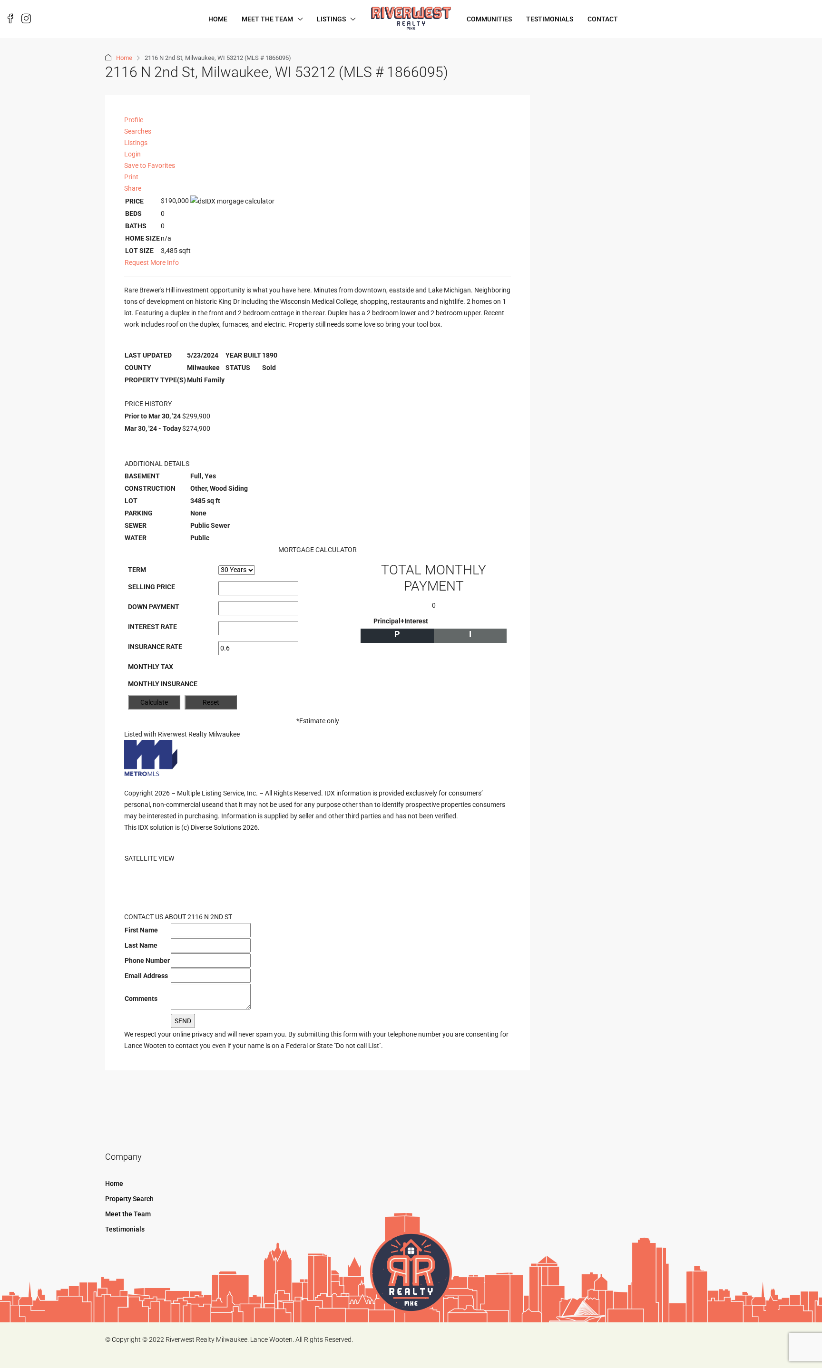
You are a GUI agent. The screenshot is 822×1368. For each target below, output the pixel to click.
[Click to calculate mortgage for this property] (232, 201)
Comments (141, 998)
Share (132, 188)
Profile (133, 120)
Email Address (146, 976)
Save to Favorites (149, 165)
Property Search (129, 1199)
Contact (602, 19)
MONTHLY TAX (150, 666)
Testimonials (549, 19)
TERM (137, 569)
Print (131, 177)
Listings (331, 19)
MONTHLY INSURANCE (162, 684)
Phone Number (147, 960)
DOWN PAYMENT (153, 607)
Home (217, 19)
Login (132, 154)
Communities (489, 19)
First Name (141, 930)
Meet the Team (267, 19)
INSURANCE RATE (155, 646)
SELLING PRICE (151, 587)
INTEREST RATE (152, 627)
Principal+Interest (400, 621)
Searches (137, 131)
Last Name (141, 945)
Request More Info (152, 262)
